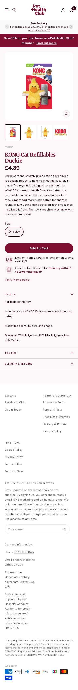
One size (14, 231)
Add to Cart (39, 248)
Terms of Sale (14, 471)
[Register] (64, 529)
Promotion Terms (54, 402)
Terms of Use (13, 464)
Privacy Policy (14, 457)
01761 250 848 (24, 552)
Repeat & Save (53, 409)
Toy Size (11, 353)
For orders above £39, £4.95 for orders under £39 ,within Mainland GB (39, 28)
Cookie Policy (14, 449)
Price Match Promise (56, 417)
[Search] (14, 10)
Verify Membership (17, 279)
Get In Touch (13, 409)
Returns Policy (52, 431)
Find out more (47, 43)
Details (10, 294)
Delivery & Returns (18, 363)
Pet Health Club (15, 402)
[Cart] (71, 10)
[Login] (63, 10)
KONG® (9, 146)
